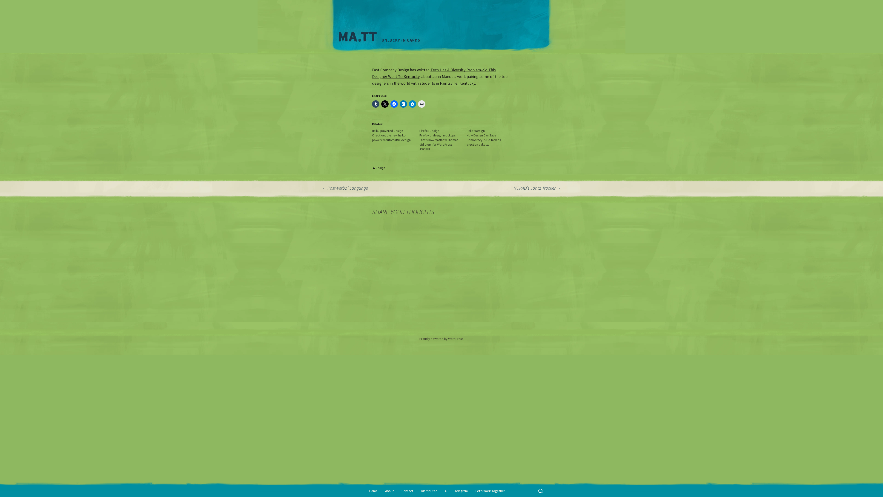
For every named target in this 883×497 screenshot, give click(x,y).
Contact (407, 491)
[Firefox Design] (443, 139)
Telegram (461, 491)
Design (380, 168)
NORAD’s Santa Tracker (537, 188)
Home (373, 491)
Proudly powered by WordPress (441, 339)
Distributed (429, 491)
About (389, 491)
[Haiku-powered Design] (395, 135)
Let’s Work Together (490, 491)
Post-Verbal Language (345, 188)
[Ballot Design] (490, 137)
